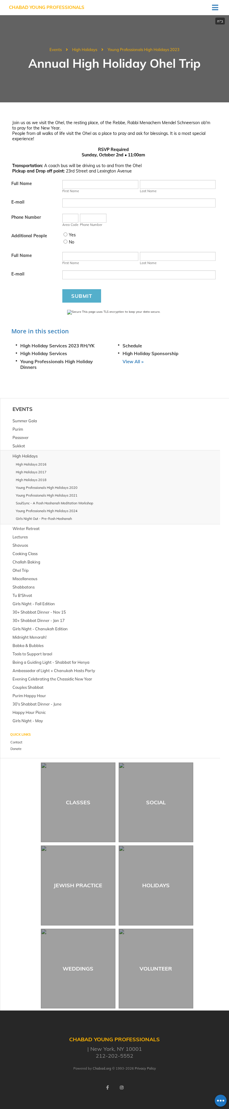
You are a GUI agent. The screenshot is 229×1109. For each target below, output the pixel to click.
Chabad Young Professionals (46, 7)
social (156, 802)
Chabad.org (102, 1068)
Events (55, 49)
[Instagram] (121, 1087)
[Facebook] (107, 1087)
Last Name (148, 191)
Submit (81, 296)
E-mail (17, 202)
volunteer (156, 968)
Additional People (29, 235)
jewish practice (78, 885)
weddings (78, 968)
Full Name (21, 183)
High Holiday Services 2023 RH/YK (57, 346)
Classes (78, 802)
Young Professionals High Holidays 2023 (144, 49)
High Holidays (84, 49)
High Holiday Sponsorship (150, 353)
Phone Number (26, 217)
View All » (133, 361)
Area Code (70, 225)
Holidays (156, 885)
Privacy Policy (145, 1068)
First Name (70, 191)
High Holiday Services (43, 353)
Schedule (132, 346)
